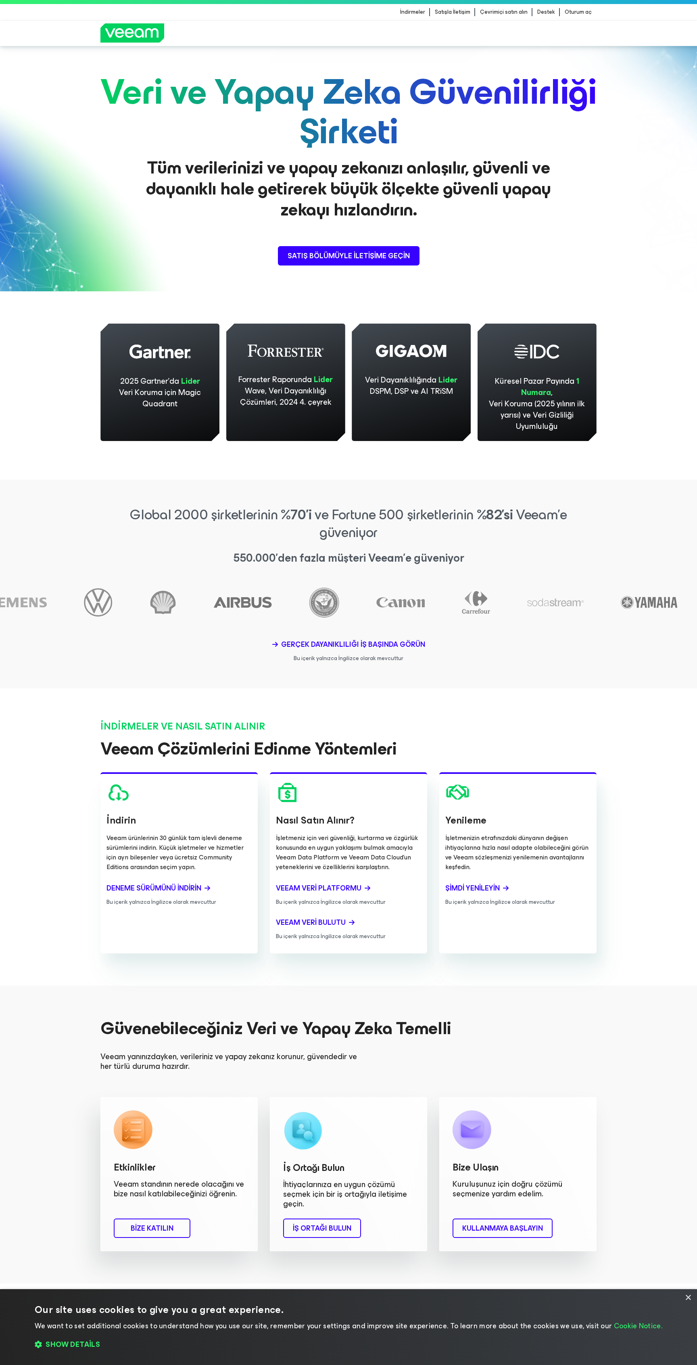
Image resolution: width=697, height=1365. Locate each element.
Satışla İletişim (452, 12)
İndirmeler (412, 12)
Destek (546, 12)
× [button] (688, 1298)
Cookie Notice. (638, 1326)
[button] (348, 1345)
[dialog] (348, 1327)
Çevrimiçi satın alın (504, 12)
